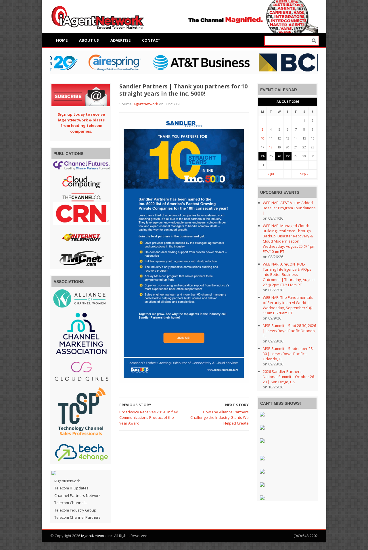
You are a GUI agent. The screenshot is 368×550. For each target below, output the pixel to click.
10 (262, 138)
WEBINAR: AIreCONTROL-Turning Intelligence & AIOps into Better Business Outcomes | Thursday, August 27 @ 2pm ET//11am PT (289, 274)
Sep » (304, 174)
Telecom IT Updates (71, 488)
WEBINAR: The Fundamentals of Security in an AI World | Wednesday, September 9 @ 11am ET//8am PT (288, 305)
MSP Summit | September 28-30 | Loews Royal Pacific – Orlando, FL (288, 353)
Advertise (120, 40)
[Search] (314, 40)
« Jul (271, 174)
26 (279, 156)
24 (262, 156)
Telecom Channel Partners (77, 517)
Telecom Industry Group (75, 510)
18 (271, 147)
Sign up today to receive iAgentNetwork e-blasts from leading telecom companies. (81, 123)
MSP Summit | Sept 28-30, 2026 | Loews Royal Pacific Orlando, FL (289, 330)
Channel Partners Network (77, 495)
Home (62, 40)
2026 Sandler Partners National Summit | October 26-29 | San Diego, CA (289, 376)
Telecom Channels (70, 502)
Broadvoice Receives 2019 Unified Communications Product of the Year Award (148, 417)
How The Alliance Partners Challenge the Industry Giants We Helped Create (219, 417)
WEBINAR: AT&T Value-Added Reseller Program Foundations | (289, 208)
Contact (151, 40)
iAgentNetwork (145, 103)
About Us (89, 40)
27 (287, 156)
